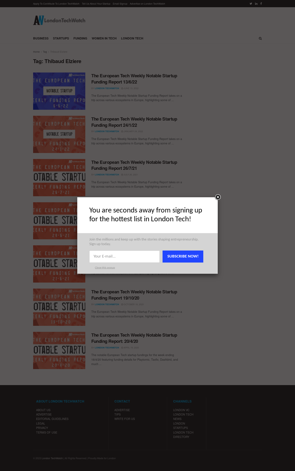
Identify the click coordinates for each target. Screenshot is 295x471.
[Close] (217, 197)
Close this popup (105, 267)
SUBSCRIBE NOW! (183, 256)
